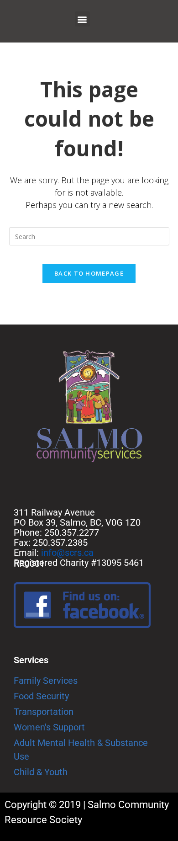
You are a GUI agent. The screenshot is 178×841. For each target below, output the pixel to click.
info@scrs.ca (67, 552)
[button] (82, 19)
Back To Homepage (89, 273)
